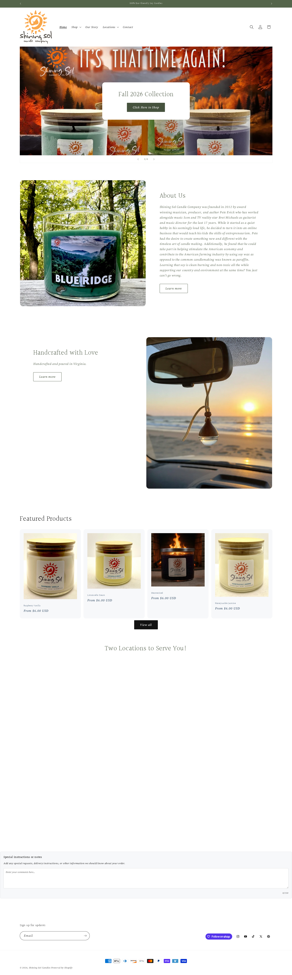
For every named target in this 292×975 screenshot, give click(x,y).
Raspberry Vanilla (32, 605)
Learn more (173, 288)
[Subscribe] (85, 935)
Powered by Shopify (62, 967)
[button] (76, 27)
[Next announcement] (271, 3)
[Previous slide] (138, 159)
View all (146, 625)
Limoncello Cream (96, 595)
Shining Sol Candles (40, 967)
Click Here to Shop (146, 107)
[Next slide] (154, 159)
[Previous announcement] (20, 3)
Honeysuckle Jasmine (225, 603)
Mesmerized (157, 593)
